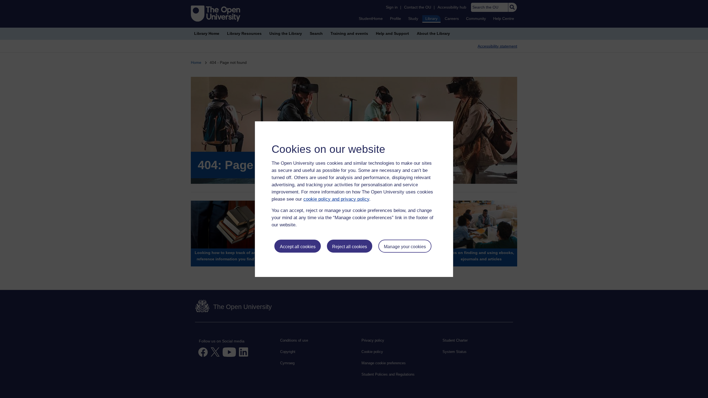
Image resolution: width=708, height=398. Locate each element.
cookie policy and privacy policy (336, 199)
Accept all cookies (298, 246)
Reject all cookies (349, 246)
